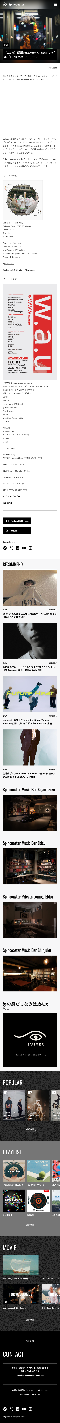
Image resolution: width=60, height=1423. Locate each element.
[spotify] (5, 549)
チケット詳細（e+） (13, 496)
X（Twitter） (19, 270)
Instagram (30, 270)
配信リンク (9, 263)
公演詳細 (8, 503)
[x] (11, 549)
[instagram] (30, 549)
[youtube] (24, 549)
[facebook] (17, 549)
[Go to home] (13, 4)
